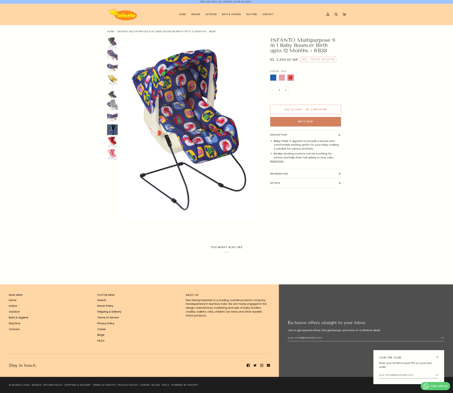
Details (275, 182)
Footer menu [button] (106, 294)
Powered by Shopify (184, 384)
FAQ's (100, 341)
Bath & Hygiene (18, 317)
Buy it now (305, 121)
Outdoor (14, 311)
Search (101, 300)
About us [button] (192, 294)
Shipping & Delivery (109, 311)
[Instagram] (261, 365)
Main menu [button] (16, 294)
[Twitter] (255, 365)
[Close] (439, 355)
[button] (196, 14)
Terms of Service (108, 317)
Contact (14, 329)
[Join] (433, 375)
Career (101, 329)
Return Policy (105, 306)
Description (278, 134)
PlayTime (14, 323)
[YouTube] (268, 365)
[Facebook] (248, 365)
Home (110, 31)
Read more (276, 161)
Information (279, 173)
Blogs (100, 335)
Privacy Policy (105, 323)
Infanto (17, 384)
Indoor (13, 306)
